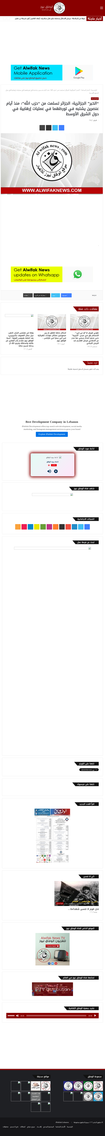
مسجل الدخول (83, 369)
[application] (52, 1015)
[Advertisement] (52, 43)
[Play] (56, 471)
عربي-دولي (31, 1127)
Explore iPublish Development (52, 434)
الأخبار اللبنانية (60, 1127)
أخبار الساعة (85, 90)
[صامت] (17, 1015)
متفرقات (5, 1127)
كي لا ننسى (14, 1127)
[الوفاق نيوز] (52, 8)
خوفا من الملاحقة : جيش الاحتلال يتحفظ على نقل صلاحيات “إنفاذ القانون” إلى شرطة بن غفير (50, 18)
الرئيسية (94, 90)
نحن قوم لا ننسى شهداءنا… (83, 909)
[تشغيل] (95, 1015)
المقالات (22, 1127)
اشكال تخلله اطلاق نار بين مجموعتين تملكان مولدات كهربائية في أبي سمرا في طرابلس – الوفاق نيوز (52, 336)
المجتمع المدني (48, 1127)
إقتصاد (39, 1127)
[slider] (11, 1015)
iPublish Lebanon (62, 1122)
